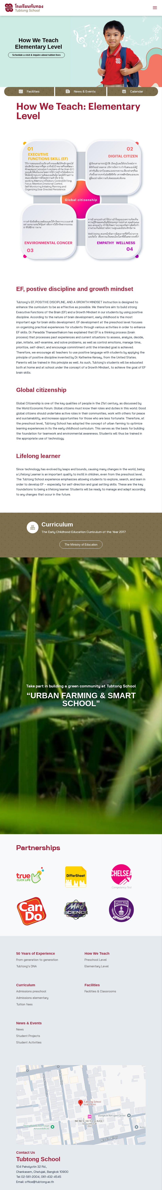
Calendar (136, 91)
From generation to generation (37, 960)
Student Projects (28, 1036)
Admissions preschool (31, 991)
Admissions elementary (32, 998)
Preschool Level (96, 960)
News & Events (85, 91)
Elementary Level (97, 966)
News (20, 1029)
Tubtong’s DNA (26, 966)
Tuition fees (24, 1004)
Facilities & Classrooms (100, 991)
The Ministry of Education (81, 544)
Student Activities (28, 1042)
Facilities (33, 91)
